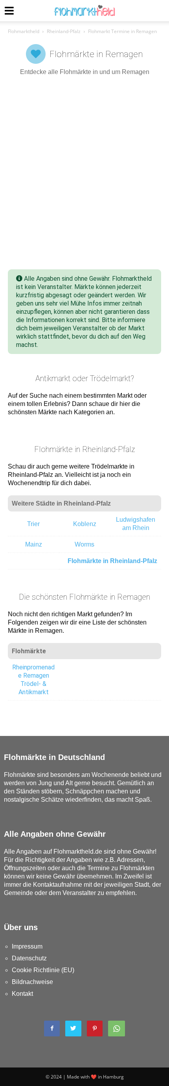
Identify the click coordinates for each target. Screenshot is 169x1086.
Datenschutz (29, 958)
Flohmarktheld (23, 31)
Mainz (33, 544)
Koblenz (84, 524)
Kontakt (22, 993)
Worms (84, 544)
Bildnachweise (32, 982)
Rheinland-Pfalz (64, 31)
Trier (33, 524)
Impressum (27, 946)
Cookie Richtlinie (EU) (43, 970)
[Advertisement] (84, 173)
